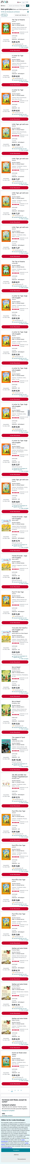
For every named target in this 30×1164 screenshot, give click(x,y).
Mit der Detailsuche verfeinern (11, 12)
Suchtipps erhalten (7, 1115)
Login (23, 2)
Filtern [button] (5, 15)
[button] (23, 47)
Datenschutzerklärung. (6, 1147)
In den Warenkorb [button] (15, 50)
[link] (28, 12)
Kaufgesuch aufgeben (8, 1110)
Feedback (28, 412)
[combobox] (17, 6)
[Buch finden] (27, 6)
